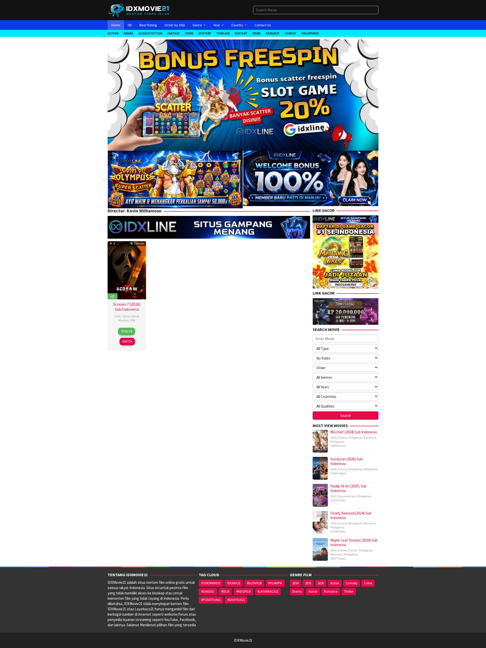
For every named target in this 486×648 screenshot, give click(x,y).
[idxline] (310, 177)
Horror (135, 316)
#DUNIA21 (233, 583)
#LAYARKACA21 (267, 591)
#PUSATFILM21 (211, 600)
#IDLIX (225, 591)
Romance (369, 437)
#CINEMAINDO (210, 583)
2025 (333, 496)
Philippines (355, 437)
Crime (126, 316)
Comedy (351, 583)
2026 (117, 316)
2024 (333, 437)
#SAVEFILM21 (236, 600)
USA (132, 320)
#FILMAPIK (275, 583)
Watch (127, 341)
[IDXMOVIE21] (139, 9)
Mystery (123, 320)
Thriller (348, 591)
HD (112, 296)
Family (352, 550)
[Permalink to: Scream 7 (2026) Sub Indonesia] (126, 269)
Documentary (347, 496)
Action (334, 583)
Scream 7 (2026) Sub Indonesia (126, 307)
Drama (342, 437)
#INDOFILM (243, 591)
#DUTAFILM (254, 583)
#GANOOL (208, 591)
